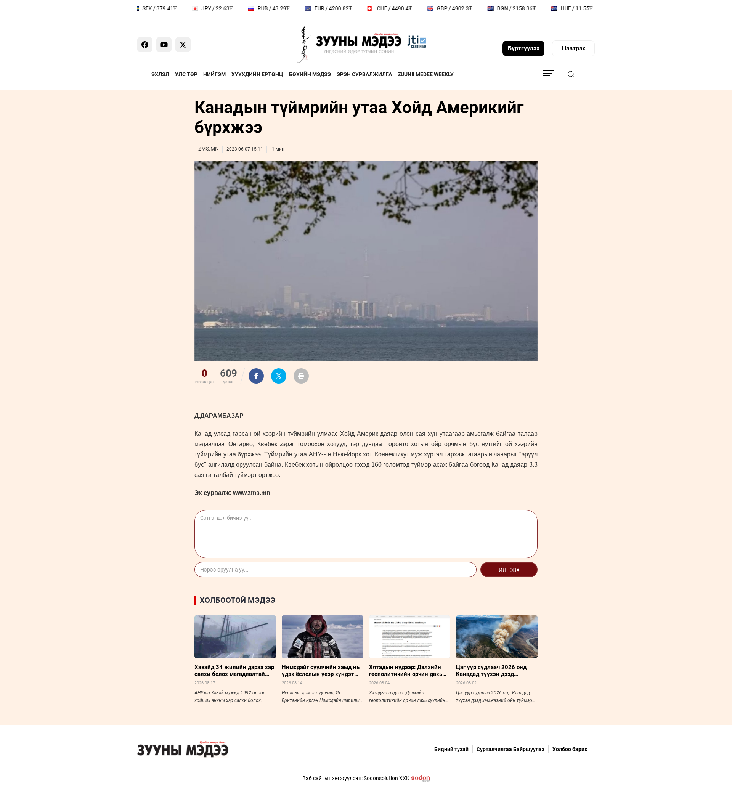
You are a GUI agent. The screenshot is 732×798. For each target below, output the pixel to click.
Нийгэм (214, 74)
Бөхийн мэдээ (310, 74)
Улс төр (186, 74)
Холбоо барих (569, 749)
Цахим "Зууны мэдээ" (494, 74)
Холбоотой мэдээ (237, 600)
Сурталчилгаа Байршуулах (510, 749)
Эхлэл (160, 74)
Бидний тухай (451, 749)
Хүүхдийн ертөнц (257, 74)
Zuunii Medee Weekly (426, 74)
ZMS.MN (208, 149)
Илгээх (509, 570)
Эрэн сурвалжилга (364, 74)
